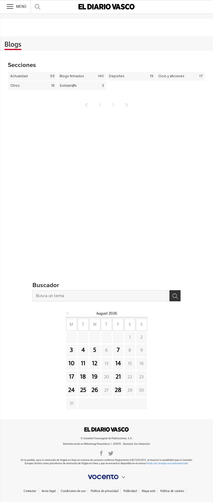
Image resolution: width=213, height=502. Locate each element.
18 (83, 377)
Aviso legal (49, 491)
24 (71, 390)
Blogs (12, 44)
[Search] (175, 295)
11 (83, 363)
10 (72, 363)
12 (94, 363)
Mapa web (148, 491)
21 (118, 377)
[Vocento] (106, 477)
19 (95, 377)
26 (95, 390)
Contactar (30, 491)
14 (118, 363)
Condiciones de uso (73, 491)
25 (83, 390)
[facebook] (101, 452)
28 (118, 390)
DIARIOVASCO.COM (106, 429)
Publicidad (129, 491)
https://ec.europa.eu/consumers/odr (166, 463)
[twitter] (111, 452)
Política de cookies (172, 491)
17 (71, 377)
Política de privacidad (104, 491)
